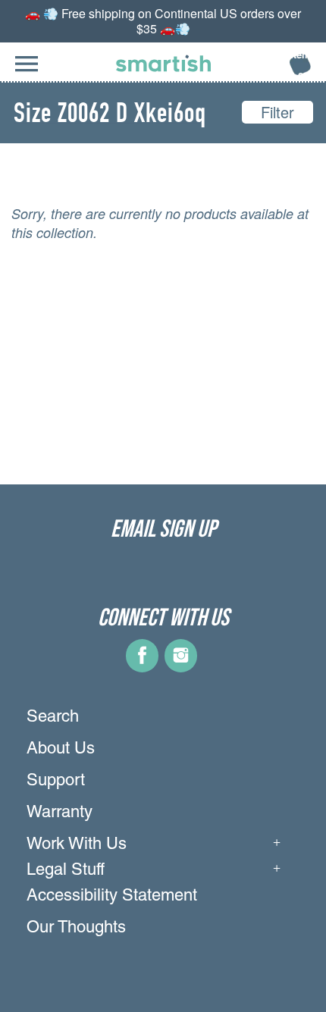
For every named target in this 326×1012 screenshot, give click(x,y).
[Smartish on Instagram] (181, 667)
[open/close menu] (26, 71)
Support (56, 781)
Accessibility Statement (112, 896)
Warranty (59, 813)
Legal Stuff (66, 871)
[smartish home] (163, 63)
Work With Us (77, 845)
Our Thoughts (76, 928)
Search (53, 718)
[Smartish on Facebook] (142, 667)
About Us (61, 749)
